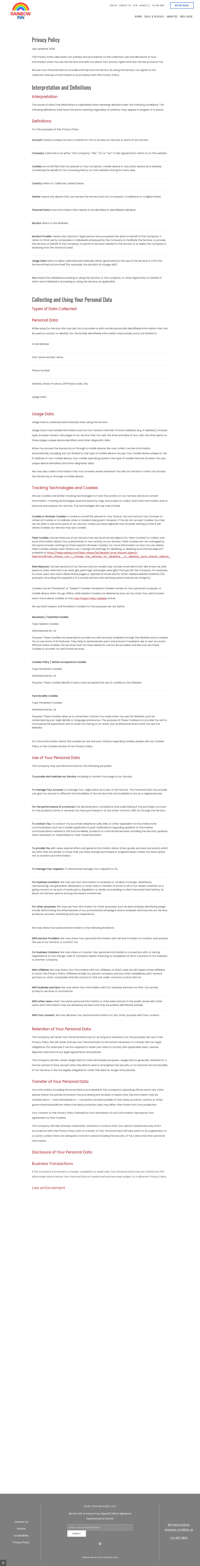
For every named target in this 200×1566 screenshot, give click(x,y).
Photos (113, 5)
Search (142, 5)
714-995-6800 (158, 5)
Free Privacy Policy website (90, 598)
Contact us (125, 5)
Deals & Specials (154, 16)
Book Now (182, 5)
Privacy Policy (21, 1543)
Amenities (172, 16)
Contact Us (21, 1523)
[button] (3, 1563)
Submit (76, 1535)
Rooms (138, 16)
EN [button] (136, 5)
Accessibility (21, 1536)
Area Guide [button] (186, 16)
